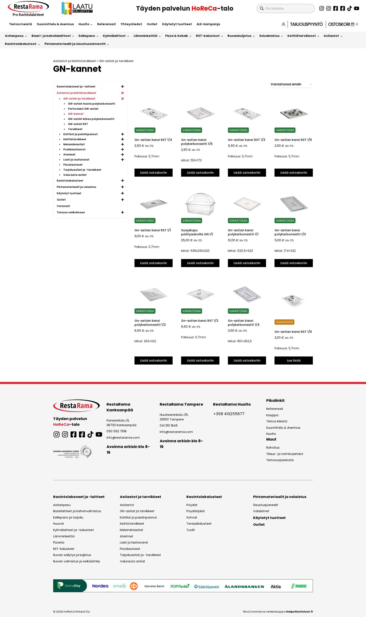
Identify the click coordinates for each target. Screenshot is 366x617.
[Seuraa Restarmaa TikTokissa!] (349, 8)
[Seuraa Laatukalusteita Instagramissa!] (328, 8)
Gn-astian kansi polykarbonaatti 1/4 (243, 323)
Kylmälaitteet (114, 36)
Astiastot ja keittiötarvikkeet (74, 61)
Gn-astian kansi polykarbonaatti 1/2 (150, 323)
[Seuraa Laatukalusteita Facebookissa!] (342, 8)
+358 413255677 (228, 413)
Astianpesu (14, 36)
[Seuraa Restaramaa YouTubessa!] (356, 8)
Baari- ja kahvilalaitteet (51, 36)
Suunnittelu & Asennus (55, 24)
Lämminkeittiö (145, 36)
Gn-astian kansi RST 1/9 (293, 332)
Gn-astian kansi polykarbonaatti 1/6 (197, 142)
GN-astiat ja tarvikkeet (116, 61)
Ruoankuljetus (239, 36)
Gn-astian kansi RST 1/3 (246, 140)
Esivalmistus (269, 36)
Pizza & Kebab (176, 36)
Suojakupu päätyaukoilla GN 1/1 (197, 232)
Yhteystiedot (131, 24)
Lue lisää (294, 360)
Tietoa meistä (20, 24)
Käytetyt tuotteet (177, 24)
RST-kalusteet (208, 36)
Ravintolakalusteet (20, 44)
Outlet (152, 24)
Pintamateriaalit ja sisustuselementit (75, 44)
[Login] (283, 24)
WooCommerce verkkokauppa (278, 611)
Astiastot (331, 36)
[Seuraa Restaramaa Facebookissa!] (335, 8)
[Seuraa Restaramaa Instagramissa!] (321, 8)
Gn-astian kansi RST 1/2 (199, 321)
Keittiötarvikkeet (301, 36)
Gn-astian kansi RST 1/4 (153, 140)
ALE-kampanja (208, 24)
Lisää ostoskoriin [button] (153, 173)
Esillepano (87, 36)
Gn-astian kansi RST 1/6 (293, 140)
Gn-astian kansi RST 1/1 (152, 230)
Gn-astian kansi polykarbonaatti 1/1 (243, 232)
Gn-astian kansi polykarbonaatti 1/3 (290, 232)
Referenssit (106, 24)
